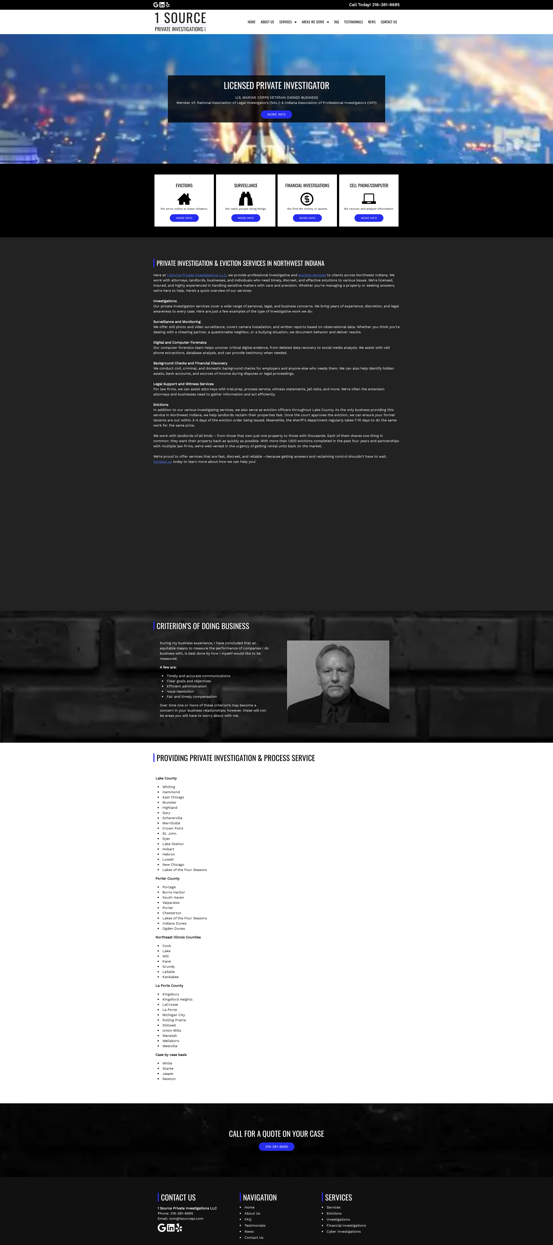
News (372, 21)
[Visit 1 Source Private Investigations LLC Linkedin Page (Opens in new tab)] (162, 5)
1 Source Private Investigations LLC (196, 275)
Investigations (338, 1219)
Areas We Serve (313, 21)
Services (285, 21)
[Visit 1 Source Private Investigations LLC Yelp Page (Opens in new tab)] (168, 4)
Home (252, 21)
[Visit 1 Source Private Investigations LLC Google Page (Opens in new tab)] (155, 4)
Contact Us (389, 21)
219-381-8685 (276, 1147)
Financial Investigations (346, 1225)
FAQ (336, 21)
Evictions (334, 1213)
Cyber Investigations (344, 1231)
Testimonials (353, 21)
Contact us (162, 462)
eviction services (312, 275)
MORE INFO (276, 114)
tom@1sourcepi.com (186, 1218)
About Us (267, 21)
